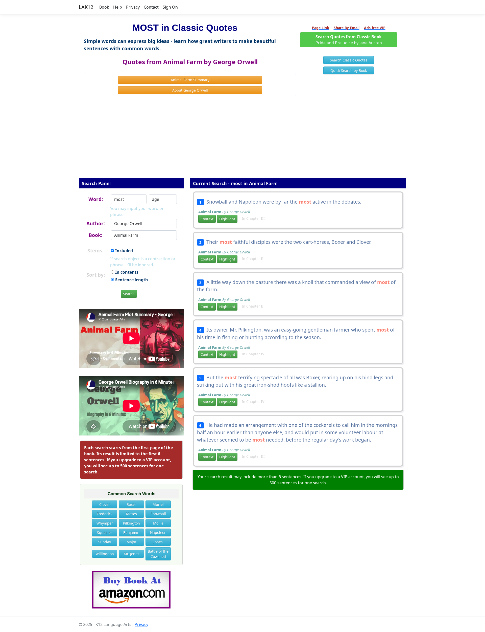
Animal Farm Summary (190, 79)
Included (123, 250)
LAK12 (86, 7)
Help (117, 7)
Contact (151, 7)
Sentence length (131, 279)
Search (129, 293)
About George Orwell (190, 90)
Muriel (158, 504)
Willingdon (104, 553)
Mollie (158, 523)
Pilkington (131, 523)
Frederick (104, 513)
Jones (158, 541)
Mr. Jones (131, 553)
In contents (126, 272)
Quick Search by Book (348, 70)
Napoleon (158, 532)
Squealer (104, 532)
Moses (131, 513)
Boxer (131, 504)
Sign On (170, 7)
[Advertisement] (242, 141)
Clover (104, 504)
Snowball (158, 513)
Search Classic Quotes (348, 60)
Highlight (227, 218)
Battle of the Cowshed (158, 554)
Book (104, 7)
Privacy (133, 7)
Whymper (104, 523)
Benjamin (131, 532)
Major (131, 541)
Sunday (104, 541)
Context (207, 218)
